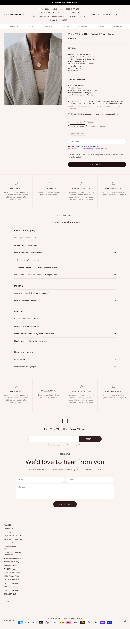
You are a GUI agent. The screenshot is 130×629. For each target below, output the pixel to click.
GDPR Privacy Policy (12, 580)
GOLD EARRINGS (72, 9)
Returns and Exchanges (13, 539)
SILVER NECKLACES (41, 16)
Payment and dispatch (12, 536)
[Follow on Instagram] (124, 620)
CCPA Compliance (11, 590)
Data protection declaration (10, 548)
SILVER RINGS (76, 13)
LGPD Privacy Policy (12, 576)
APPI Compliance (10, 565)
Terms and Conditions (12, 558)
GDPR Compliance (11, 583)
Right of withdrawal (11, 543)
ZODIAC (53, 20)
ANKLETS (63, 20)
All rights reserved (75, 618)
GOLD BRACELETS (60, 13)
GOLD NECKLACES (43, 13)
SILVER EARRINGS (59, 16)
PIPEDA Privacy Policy (12, 569)
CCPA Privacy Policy (12, 587)
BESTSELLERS (43, 9)
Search (6, 601)
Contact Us (8, 529)
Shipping (7, 532)
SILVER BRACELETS (77, 16)
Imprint (7, 597)
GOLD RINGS (57, 9)
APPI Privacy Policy (11, 562)
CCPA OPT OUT (10, 594)
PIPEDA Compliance (12, 572)
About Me (8, 525)
